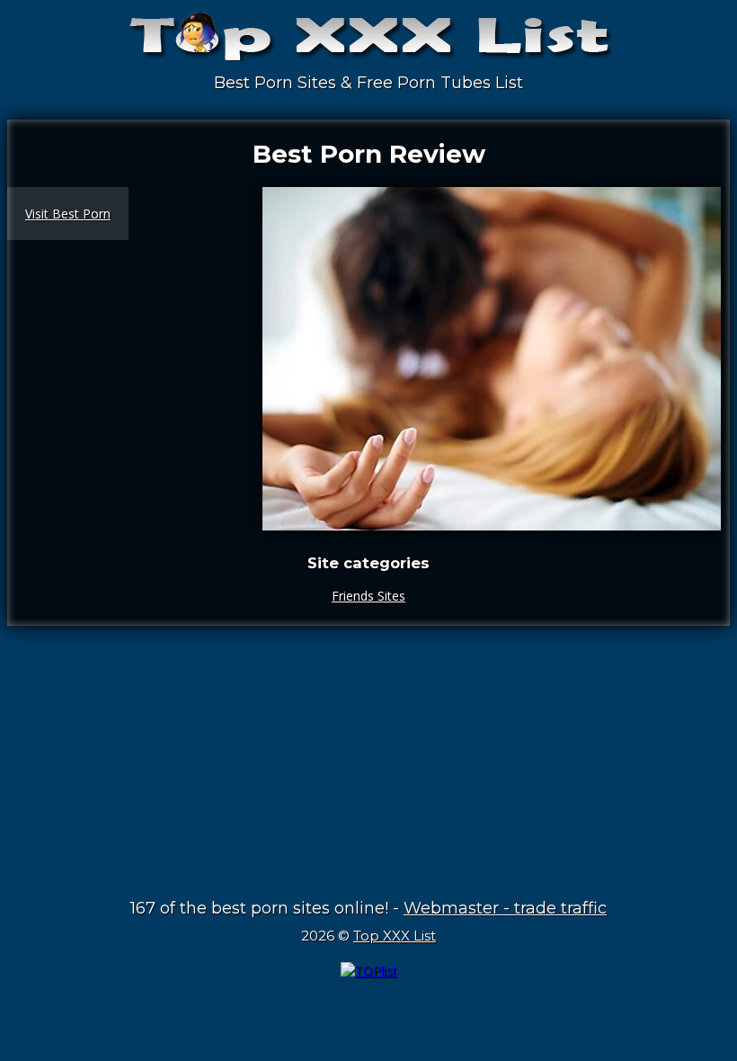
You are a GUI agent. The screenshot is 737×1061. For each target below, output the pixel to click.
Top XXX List (394, 935)
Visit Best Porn (68, 213)
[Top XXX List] (368, 45)
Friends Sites (368, 595)
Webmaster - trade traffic (505, 908)
